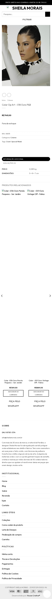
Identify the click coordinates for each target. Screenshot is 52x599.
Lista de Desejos (9, 529)
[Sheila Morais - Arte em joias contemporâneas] (26, 8)
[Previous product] (9, 95)
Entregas (6, 568)
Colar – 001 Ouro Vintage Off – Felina (39, 382)
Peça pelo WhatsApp (14, 403)
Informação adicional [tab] (13, 159)
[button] (3, 8)
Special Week (16, 142)
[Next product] (4, 95)
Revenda (6, 495)
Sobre (4, 491)
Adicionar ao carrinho (13, 393)
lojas (4, 500)
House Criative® (33, 595)
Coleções (6, 520)
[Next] (49, 300)
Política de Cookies (10, 573)
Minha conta (7, 554)
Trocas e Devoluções (11, 559)
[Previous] (2, 300)
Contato (5, 505)
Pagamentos (7, 564)
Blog (4, 486)
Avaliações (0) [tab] (9, 163)
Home (4, 481)
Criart (8, 142)
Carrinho (5, 539)
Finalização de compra (11, 534)
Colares (10, 100)
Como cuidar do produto (12, 525)
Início (4, 100)
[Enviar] (47, 14)
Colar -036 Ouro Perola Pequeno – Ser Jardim (13, 382)
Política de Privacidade (12, 578)
